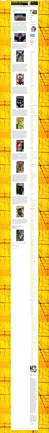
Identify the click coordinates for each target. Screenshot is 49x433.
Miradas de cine (32, 183)
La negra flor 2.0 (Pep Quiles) (33, 271)
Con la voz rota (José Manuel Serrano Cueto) (33, 240)
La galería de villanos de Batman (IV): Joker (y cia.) (34, 325)
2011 (31, 359)
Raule (31, 144)
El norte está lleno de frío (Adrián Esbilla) (33, 254)
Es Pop (31, 64)
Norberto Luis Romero (33, 230)
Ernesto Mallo (32, 225)
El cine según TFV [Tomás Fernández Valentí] (33, 176)
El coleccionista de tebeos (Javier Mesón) (33, 119)
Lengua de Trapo (32, 70)
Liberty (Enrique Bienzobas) (33, 273)
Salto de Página (32, 80)
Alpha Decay (32, 57)
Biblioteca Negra (32, 148)
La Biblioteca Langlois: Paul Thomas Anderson (34, 318)
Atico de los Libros (32, 60)
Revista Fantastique (32, 187)
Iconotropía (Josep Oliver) (33, 126)
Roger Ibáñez (32, 145)
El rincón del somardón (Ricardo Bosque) (33, 255)
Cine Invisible (32, 171)
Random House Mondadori (33, 76)
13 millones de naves (33, 117)
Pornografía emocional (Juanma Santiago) (33, 283)
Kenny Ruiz (32, 141)
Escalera (31, 65)
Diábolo (31, 90)
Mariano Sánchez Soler (33, 229)
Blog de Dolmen (32, 107)
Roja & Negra (32, 161)
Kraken (31, 95)
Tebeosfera (32, 132)
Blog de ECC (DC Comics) (33, 108)
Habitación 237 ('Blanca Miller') (34, 264)
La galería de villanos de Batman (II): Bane (33, 327)
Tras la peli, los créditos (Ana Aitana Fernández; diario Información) (33, 294)
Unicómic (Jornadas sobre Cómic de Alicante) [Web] (33, 206)
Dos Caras (19, 24)
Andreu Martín (32, 222)
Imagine (31, 68)
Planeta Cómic (32, 99)
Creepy (13, 93)
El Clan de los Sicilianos (33, 151)
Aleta (31, 87)
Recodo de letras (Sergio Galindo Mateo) (33, 286)
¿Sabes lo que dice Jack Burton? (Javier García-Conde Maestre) (33, 236)
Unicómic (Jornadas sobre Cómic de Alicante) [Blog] (33, 205)
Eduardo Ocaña (32, 139)
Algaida (31, 54)
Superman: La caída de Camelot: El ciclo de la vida (33, 343)
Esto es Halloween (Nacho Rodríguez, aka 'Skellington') (33, 260)
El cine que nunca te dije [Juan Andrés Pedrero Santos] (34, 175)
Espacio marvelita (32, 123)
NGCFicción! (32, 72)
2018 (31, 307)
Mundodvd (32, 196)
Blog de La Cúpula (32, 110)
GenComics (32, 124)
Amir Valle (32, 221)
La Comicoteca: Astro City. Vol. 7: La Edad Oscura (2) (34, 337)
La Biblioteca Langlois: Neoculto (33, 336)
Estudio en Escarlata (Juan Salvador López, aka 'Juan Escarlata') (33, 262)
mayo (31, 355)
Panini (31, 98)
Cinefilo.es (32, 172)
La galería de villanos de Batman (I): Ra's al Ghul (33, 329)
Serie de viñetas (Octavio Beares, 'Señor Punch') (33, 130)
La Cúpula (32, 96)
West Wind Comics (32, 103)
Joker (17, 24)
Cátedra (31, 62)
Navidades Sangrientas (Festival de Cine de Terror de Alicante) (33, 202)
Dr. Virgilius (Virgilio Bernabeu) (34, 247)
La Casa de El (32, 129)
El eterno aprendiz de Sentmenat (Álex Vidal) (33, 251)
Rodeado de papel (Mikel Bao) (34, 287)
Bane (20, 44)
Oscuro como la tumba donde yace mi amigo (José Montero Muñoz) (33, 280)
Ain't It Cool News (32, 209)
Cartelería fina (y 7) (33, 338)
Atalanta (31, 59)
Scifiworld (31, 188)
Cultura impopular (32, 211)
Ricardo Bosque (32, 232)
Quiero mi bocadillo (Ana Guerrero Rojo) (33, 284)
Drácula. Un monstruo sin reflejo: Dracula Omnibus (33, 341)
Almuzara (31, 56)
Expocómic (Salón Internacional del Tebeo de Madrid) (34, 200)
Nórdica (31, 73)
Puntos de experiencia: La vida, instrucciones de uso (34, 317)
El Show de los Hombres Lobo (33, 121)
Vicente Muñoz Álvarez (33, 233)
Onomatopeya (23, 26)
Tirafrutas (31, 133)
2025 (31, 301)
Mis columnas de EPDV (33, 39)
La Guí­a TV (32, 191)
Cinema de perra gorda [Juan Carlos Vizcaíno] (33, 173)
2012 (31, 312)
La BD (31, 127)
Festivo (21, 26)
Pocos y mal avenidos (33, 314)
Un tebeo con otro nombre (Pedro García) (33, 135)
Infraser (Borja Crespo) (33, 267)
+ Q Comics (32, 116)
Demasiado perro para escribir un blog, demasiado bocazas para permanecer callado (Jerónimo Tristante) (34, 245)
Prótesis (31, 160)
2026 (31, 300)
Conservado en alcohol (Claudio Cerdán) (33, 241)
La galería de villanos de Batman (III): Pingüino (33, 326)
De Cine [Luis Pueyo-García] (33, 174)
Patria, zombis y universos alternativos (33, 349)
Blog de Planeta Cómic (33, 113)
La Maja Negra (32, 155)
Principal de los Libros (33, 75)
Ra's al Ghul (18, 44)
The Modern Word (32, 167)
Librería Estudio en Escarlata (33, 156)
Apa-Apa (31, 88)
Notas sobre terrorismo (33, 217)
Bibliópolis (32, 165)
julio (31, 353)
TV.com (31, 192)
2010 (31, 360)
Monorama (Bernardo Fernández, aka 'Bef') (33, 278)
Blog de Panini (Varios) (33, 112)
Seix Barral (32, 81)
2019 (31, 306)
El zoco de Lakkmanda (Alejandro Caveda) (33, 257)
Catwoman (24, 24)
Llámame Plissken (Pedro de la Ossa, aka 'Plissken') (34, 274)
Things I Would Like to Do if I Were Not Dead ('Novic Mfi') (33, 292)
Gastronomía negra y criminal (33, 152)
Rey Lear (31, 77)
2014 (31, 310)
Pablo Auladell (32, 142)
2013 (31, 311)
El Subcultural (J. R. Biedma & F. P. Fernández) (33, 213)
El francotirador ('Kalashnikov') (33, 253)
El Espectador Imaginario (33, 177)
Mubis (31, 195)
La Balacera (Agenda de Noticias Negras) (33, 153)
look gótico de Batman (18, 203)
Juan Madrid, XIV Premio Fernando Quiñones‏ (33, 330)
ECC (20, 64)
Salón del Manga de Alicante (33, 203)
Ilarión (31, 67)
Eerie (17, 93)
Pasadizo (31, 218)
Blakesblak (32, 149)
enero (31, 358)
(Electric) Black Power (33, 346)
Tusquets (31, 84)
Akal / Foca (32, 53)
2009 (31, 361)
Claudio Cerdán (32, 224)
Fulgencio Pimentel (32, 93)
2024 (31, 302)
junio (31, 354)
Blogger (30, 428)
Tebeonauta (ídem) (32, 290)
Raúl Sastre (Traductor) (33, 285)
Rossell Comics (32, 101)
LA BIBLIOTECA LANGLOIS (33, 22)
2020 (31, 305)
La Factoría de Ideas (33, 69)
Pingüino (23, 44)
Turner (31, 83)
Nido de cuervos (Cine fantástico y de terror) (33, 184)
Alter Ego (31, 238)
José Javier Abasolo (32, 227)
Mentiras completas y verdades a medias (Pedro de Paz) (34, 277)
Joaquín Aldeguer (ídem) (33, 269)
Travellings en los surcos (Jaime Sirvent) (33, 295)
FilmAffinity (32, 179)
